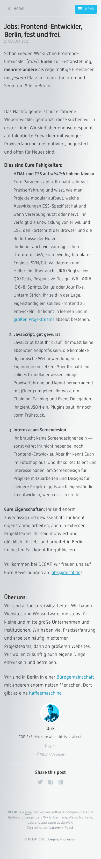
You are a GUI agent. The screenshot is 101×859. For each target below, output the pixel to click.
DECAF (13, 812)
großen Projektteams (33, 319)
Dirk (50, 728)
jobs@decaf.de (65, 572)
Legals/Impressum (62, 839)
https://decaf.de (52, 754)
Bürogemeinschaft (75, 677)
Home (19, 9)
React (69, 828)
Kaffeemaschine (45, 693)
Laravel (55, 828)
